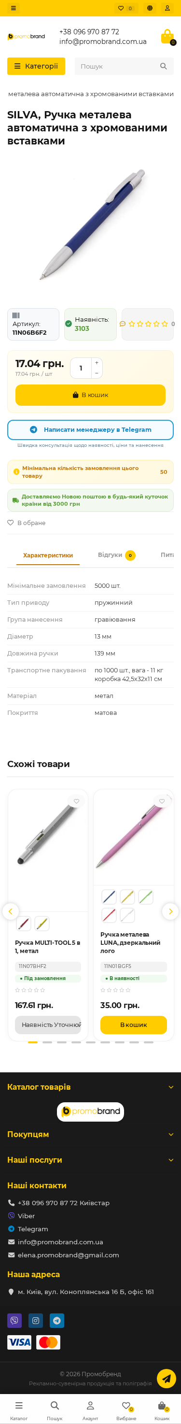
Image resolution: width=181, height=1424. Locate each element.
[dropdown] (13, 8)
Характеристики (48, 555)
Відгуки (115, 555)
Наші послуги (34, 1160)
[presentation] (10, 911)
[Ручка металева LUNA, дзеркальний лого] (109, 897)
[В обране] (76, 801)
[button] (33, 1042)
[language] (149, 8)
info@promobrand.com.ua (103, 41)
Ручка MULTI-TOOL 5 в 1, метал (48, 946)
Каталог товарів (39, 1087)
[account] (167, 8)
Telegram (33, 1229)
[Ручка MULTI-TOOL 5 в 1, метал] (23, 923)
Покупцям (28, 1134)
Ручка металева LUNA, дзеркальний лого (130, 942)
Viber (26, 1216)
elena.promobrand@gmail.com (68, 1255)
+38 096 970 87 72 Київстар (64, 1203)
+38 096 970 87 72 (89, 32)
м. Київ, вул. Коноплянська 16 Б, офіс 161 (86, 1292)
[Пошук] (163, 66)
